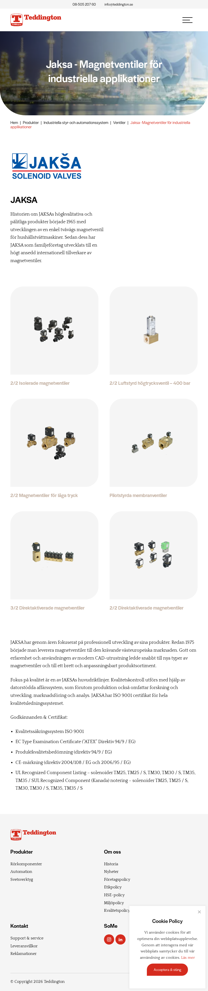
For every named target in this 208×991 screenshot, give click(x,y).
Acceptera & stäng (167, 969)
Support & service (26, 938)
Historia (111, 864)
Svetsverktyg (21, 879)
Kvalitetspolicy (117, 910)
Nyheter (111, 871)
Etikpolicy (113, 887)
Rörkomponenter (26, 864)
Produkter (31, 122)
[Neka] (199, 911)
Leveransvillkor (24, 946)
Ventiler (119, 122)
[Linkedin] (120, 939)
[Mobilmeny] (187, 20)
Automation (21, 871)
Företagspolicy (117, 879)
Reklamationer (23, 953)
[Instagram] (109, 939)
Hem (14, 122)
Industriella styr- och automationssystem (76, 122)
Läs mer (188, 958)
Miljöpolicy (114, 903)
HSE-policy (114, 895)
